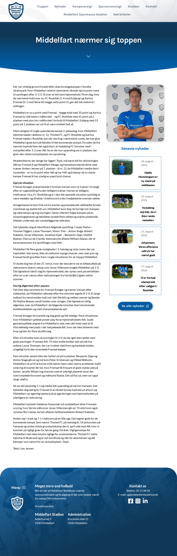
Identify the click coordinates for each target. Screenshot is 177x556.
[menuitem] (43, 7)
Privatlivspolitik (44, 506)
